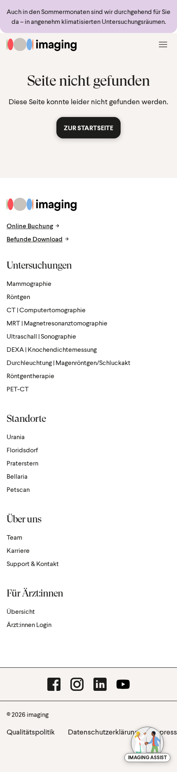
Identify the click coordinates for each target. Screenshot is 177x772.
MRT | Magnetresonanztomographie (57, 323)
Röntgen (18, 296)
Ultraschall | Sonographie (41, 336)
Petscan (18, 489)
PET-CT (18, 389)
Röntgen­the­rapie (30, 375)
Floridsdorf (22, 450)
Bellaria (17, 476)
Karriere (18, 550)
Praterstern (22, 463)
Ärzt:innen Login (29, 624)
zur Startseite (88, 127)
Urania (16, 436)
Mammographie (29, 283)
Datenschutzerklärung (103, 731)
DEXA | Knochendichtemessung (52, 349)
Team (14, 537)
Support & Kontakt (33, 563)
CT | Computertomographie (46, 309)
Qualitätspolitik (31, 731)
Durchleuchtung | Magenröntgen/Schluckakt (68, 362)
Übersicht (21, 611)
